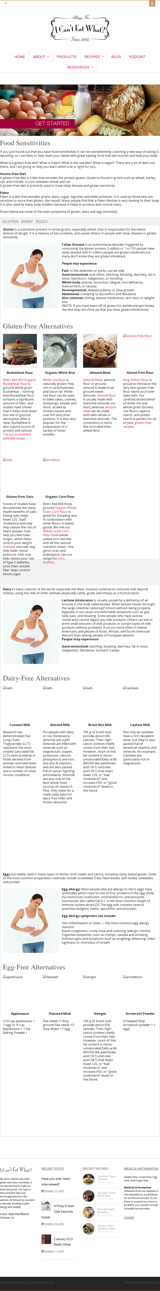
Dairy (27, 221)
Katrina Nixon (19, 1214)
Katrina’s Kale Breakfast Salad (106, 1227)
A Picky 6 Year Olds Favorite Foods (57, 1211)
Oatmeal (9, 547)
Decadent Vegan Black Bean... (107, 1194)
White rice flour (54, 380)
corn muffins (54, 560)
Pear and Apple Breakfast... (106, 1210)
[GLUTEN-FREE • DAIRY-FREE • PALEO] (80, 42)
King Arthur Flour (136, 380)
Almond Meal (92, 380)
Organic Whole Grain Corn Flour (59, 510)
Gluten (10, 221)
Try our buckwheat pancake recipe (17, 436)
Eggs (41, 221)
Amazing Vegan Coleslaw (106, 1177)
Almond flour (106, 395)
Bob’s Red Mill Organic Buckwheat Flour (19, 382)
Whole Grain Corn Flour (56, 533)
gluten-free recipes (137, 425)
